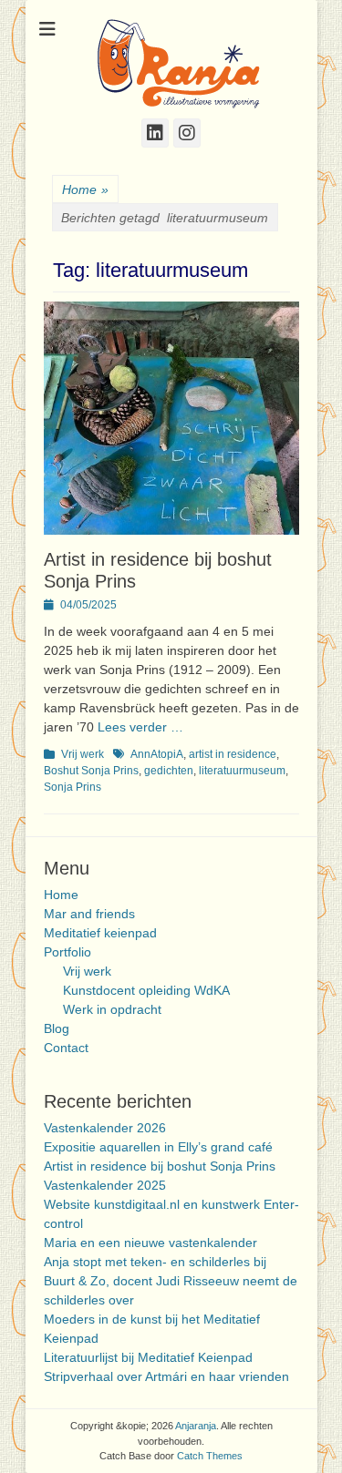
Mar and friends (89, 913)
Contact (66, 1047)
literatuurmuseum (242, 770)
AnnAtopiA (156, 754)
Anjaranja (195, 1425)
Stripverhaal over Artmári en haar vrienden (166, 1376)
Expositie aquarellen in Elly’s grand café (158, 1147)
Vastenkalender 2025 (105, 1185)
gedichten (168, 770)
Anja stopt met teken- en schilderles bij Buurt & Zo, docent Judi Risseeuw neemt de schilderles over (170, 1280)
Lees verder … (140, 727)
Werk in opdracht (112, 1009)
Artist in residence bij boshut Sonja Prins (159, 1166)
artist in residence (232, 754)
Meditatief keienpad (100, 933)
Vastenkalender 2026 (105, 1127)
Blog (56, 1028)
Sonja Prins (72, 787)
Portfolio (67, 952)
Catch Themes (210, 1455)
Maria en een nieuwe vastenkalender (150, 1242)
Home (85, 189)
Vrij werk (82, 754)
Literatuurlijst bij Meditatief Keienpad (148, 1357)
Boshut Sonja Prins (91, 770)
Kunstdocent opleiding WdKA (146, 990)
